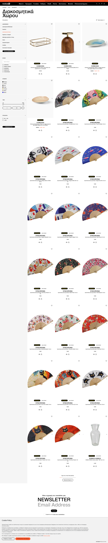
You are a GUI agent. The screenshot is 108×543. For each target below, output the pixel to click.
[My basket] (104, 3)
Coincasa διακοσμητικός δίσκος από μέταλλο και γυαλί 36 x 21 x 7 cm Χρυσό (40, 68)
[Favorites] (101, 3)
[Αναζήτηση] (97, 4)
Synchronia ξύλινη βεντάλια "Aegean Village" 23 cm (67, 237)
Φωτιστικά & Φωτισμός (7, 47)
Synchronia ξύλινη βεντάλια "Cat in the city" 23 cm (67, 404)
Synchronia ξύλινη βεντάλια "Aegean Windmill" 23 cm (40, 237)
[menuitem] (21, 4)
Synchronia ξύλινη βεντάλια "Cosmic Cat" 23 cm (40, 459)
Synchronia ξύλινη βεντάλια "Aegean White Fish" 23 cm (67, 181)
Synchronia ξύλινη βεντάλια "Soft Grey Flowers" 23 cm (40, 293)
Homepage (4, 7)
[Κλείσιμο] (105, 1)
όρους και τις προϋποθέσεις (59, 514)
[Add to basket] (41, 74)
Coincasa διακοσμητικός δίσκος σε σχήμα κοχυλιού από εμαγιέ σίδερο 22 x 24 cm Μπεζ (40, 125)
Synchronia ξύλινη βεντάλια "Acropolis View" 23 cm (67, 124)
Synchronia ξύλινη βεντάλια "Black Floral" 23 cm (67, 292)
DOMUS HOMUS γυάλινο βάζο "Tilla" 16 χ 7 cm (95, 459)
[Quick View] (39, 74)
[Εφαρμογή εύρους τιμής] (23, 108)
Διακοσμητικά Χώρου (6, 32)
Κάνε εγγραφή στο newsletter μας (54, 495)
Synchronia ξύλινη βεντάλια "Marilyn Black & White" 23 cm (40, 181)
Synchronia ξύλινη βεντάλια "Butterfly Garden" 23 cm (40, 349)
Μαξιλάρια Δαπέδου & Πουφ (8, 37)
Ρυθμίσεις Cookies (8, 538)
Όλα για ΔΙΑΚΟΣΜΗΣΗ (8, 51)
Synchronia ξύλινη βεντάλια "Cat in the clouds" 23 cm (40, 404)
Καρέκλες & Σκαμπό (6, 34)
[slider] (2, 104)
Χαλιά (3, 39)
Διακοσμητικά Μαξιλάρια (7, 26)
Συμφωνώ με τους (55, 514)
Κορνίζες (4, 29)
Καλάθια (4, 45)
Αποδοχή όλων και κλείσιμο (23, 538)
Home (9, 7)
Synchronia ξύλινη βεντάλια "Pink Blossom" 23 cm (95, 292)
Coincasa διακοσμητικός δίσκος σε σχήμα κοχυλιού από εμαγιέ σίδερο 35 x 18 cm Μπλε (95, 68)
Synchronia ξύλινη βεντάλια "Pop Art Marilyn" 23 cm (95, 124)
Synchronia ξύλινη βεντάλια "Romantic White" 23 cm (67, 349)
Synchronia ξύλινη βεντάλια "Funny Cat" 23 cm (95, 404)
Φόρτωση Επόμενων (68, 480)
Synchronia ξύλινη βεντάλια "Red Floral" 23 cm (95, 349)
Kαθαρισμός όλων (8, 126)
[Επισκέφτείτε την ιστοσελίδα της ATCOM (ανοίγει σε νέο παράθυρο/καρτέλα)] (101, 541)
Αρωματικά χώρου (6, 42)
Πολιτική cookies (47, 535)
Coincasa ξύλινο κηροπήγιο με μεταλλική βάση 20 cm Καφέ (67, 68)
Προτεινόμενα (101, 20)
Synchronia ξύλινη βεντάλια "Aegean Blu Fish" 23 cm (95, 180)
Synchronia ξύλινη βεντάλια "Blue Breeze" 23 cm (95, 237)
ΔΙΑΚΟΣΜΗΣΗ (14, 7)
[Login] (99, 3)
